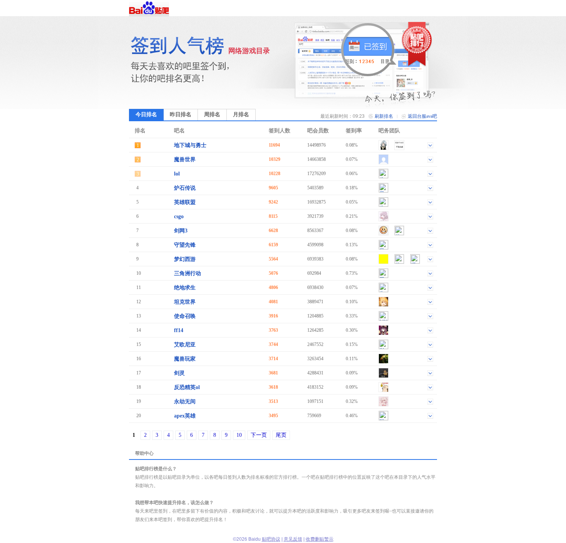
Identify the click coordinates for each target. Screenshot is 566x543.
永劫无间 (185, 401)
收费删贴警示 (319, 539)
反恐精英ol (187, 387)
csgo (179, 216)
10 (239, 435)
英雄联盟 (185, 202)
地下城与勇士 (190, 145)
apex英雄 (185, 416)
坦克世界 (185, 302)
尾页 (281, 435)
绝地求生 (185, 288)
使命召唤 (185, 316)
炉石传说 (185, 188)
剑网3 (181, 231)
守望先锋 (185, 245)
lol (177, 174)
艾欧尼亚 (185, 345)
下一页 (259, 435)
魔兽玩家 (185, 359)
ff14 (178, 330)
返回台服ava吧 (422, 116)
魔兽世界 (185, 159)
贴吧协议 (271, 539)
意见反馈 (293, 539)
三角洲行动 (187, 273)
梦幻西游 (185, 259)
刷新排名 (384, 116)
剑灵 (179, 373)
